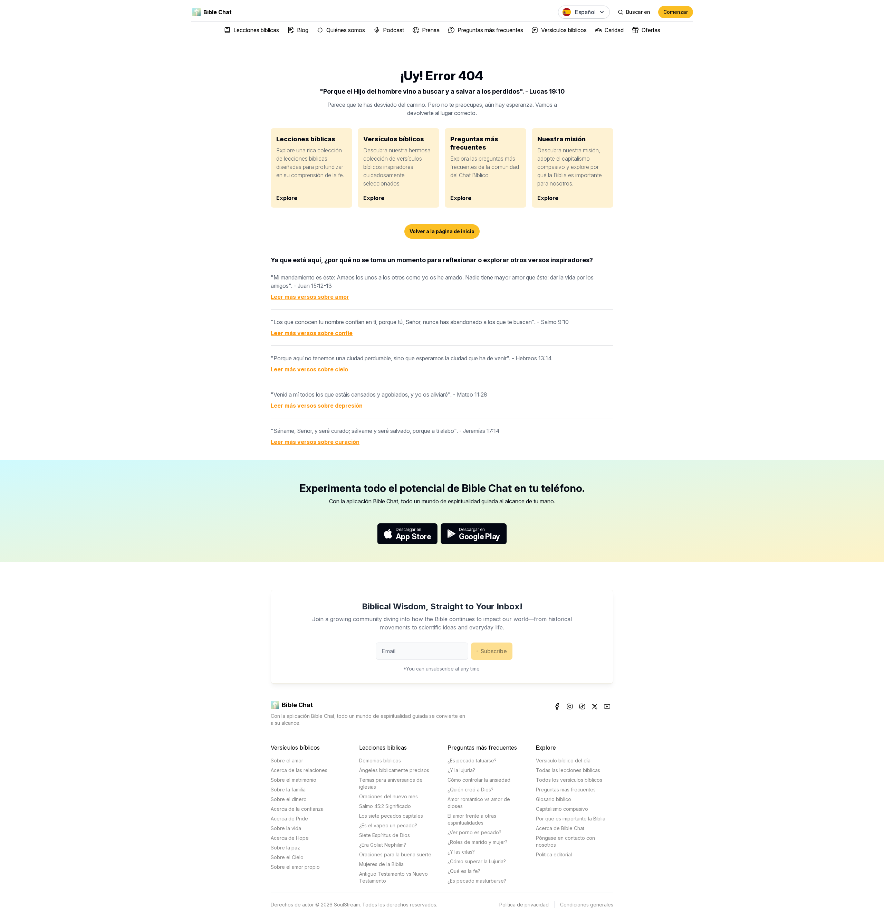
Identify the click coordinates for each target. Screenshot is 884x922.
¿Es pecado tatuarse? (472, 760)
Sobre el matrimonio (293, 780)
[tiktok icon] (582, 706)
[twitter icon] (594, 706)
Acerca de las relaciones (299, 770)
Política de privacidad (524, 904)
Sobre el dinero (289, 799)
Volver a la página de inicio (442, 231)
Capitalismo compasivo (562, 809)
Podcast (393, 30)
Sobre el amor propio (295, 867)
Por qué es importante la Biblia (570, 818)
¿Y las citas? (461, 852)
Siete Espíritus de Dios (384, 835)
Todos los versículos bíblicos (569, 780)
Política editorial (554, 854)
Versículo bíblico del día (563, 760)
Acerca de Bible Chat (560, 828)
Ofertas (651, 30)
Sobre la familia (288, 789)
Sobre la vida (286, 828)
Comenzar (675, 12)
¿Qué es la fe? (464, 871)
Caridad (614, 30)
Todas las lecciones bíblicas (568, 770)
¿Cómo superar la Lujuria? (477, 861)
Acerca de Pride (289, 818)
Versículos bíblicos (564, 30)
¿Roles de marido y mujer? (478, 842)
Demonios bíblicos (380, 760)
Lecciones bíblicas (256, 30)
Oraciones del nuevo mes (388, 796)
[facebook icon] (557, 706)
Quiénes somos (345, 30)
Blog (302, 30)
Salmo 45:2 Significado (385, 806)
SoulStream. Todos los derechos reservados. (385, 904)
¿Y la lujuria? (461, 770)
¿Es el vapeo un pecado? (388, 825)
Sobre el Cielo (287, 857)
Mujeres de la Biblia (381, 864)
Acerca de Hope (290, 838)
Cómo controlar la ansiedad (479, 780)
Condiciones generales (586, 904)
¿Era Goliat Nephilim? (382, 845)
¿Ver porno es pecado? (474, 832)
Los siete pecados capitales (391, 816)
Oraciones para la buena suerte (395, 854)
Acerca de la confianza (297, 809)
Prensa (431, 30)
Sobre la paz (285, 847)
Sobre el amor (287, 760)
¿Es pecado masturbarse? (477, 881)
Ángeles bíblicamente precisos (394, 770)
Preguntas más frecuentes (490, 30)
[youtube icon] (607, 706)
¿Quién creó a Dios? (470, 789)
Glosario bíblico (553, 799)
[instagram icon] (570, 706)
